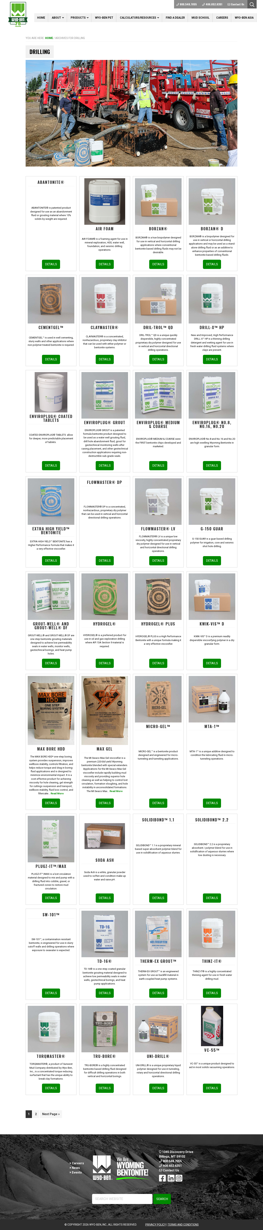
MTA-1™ (211, 726)
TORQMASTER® (51, 1056)
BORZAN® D (212, 228)
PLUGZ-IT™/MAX (51, 866)
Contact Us (170, 1170)
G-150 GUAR (212, 529)
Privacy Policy (155, 1224)
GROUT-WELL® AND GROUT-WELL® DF (51, 625)
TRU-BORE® (104, 1056)
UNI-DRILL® (158, 1056)
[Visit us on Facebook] (162, 1178)
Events (76, 1172)
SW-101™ (51, 914)
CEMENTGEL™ (51, 327)
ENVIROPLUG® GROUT (104, 422)
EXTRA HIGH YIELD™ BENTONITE (51, 530)
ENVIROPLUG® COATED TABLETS (51, 418)
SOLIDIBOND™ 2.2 (212, 820)
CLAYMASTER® (105, 327)
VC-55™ (212, 1050)
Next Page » (51, 1115)
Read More (57, 793)
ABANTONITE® (51, 182)
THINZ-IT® (212, 961)
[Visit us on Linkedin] (171, 1178)
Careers (77, 1163)
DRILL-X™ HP (212, 327)
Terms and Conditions (183, 1224)
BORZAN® (158, 228)
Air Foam (105, 228)
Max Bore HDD (51, 749)
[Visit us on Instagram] (179, 1178)
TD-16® (104, 961)
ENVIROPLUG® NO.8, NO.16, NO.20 (212, 424)
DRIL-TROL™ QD (158, 327)
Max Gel (105, 749)
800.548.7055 (172, 1161)
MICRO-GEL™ (158, 726)
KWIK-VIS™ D (212, 624)
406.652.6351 (172, 1166)
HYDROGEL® (104, 624)
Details (51, 264)
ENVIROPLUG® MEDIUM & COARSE (158, 424)
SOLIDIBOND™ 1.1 (158, 820)
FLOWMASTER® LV (158, 529)
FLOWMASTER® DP (104, 482)
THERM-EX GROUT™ (158, 961)
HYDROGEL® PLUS (158, 624)
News (75, 1168)
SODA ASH (104, 860)
